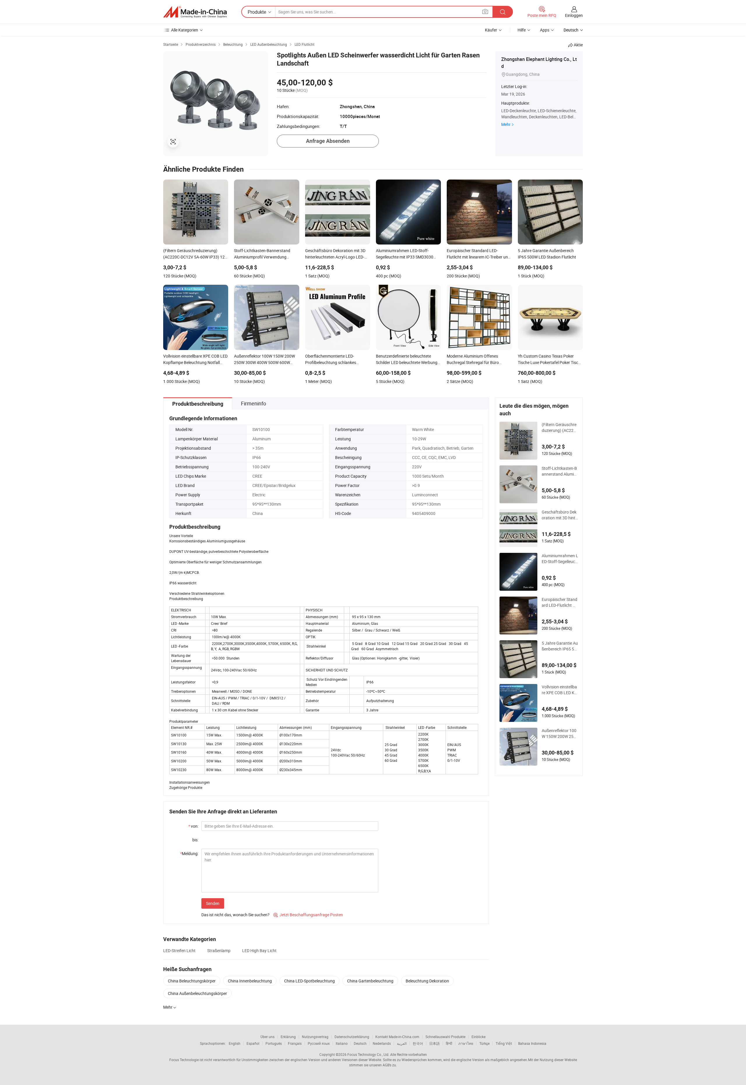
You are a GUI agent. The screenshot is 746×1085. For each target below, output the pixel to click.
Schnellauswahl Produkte (445, 1036)
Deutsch (360, 1043)
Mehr (506, 124)
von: (193, 826)
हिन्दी (449, 1043)
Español (253, 1043)
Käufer (491, 30)
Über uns (268, 1036)
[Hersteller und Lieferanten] (195, 12)
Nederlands (382, 1043)
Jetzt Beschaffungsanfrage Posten (308, 914)
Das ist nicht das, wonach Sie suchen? (235, 914)
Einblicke (478, 1036)
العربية (402, 1043)
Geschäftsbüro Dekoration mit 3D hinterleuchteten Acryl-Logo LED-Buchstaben (560, 515)
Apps (544, 30)
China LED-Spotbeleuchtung (309, 981)
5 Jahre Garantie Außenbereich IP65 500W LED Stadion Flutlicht (560, 646)
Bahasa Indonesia (532, 1043)
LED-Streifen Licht (179, 950)
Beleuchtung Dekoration (427, 981)
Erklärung (288, 1036)
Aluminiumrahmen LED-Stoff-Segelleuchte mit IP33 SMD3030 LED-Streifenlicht (560, 559)
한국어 (418, 1043)
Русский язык (319, 1043)
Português (273, 1043)
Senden (212, 903)
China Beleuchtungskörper (192, 981)
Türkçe (484, 1043)
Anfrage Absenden (328, 141)
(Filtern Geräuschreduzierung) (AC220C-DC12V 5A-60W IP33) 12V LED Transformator (560, 427)
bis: (195, 840)
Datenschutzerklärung (352, 1036)
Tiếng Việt (504, 1043)
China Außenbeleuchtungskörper (197, 993)
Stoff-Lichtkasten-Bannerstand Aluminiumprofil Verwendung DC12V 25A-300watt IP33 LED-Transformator (559, 471)
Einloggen (574, 15)
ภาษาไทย (465, 1043)
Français (295, 1043)
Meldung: (189, 853)
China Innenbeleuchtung (250, 981)
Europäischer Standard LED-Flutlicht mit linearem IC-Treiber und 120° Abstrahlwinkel (560, 602)
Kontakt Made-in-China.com (397, 1036)
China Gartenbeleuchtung (370, 981)
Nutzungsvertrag (315, 1036)
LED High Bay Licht (259, 950)
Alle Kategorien (184, 30)
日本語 (434, 1043)
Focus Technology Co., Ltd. (368, 1054)
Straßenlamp (219, 950)
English (234, 1043)
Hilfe (522, 30)
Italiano (342, 1043)
